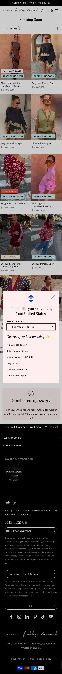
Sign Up (8, 426)
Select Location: (15, 321)
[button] (53, 297)
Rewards (21, 426)
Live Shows (35, 426)
